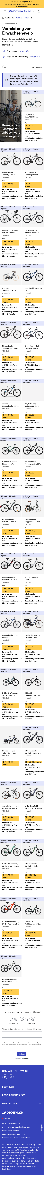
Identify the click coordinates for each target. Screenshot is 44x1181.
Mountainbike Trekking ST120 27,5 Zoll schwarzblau (10, 348)
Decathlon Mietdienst (13, 1095)
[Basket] (39, 11)
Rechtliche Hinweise (10, 1131)
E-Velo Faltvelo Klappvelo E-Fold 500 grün (33, 522)
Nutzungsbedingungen (11, 1123)
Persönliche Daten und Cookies (14, 1134)
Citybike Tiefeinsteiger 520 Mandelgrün (9, 290)
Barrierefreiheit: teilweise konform (16, 1138)
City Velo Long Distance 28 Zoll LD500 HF (31, 406)
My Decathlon (9, 1103)
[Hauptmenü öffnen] (5, 11)
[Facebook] (4, 1076)
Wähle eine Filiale (23, 18)
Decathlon (8, 1087)
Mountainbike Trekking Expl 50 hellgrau (9, 174)
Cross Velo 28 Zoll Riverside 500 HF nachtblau (32, 348)
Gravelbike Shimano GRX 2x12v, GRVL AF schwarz (10, 808)
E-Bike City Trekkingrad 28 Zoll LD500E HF (32, 695)
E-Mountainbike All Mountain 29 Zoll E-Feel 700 (9, 982)
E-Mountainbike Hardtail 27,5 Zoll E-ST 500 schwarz (32, 753)
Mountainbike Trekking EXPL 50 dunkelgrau (31, 174)
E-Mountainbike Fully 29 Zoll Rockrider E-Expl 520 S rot (10, 924)
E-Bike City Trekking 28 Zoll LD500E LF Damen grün (10, 695)
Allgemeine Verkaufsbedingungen (16, 1127)
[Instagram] (11, 1076)
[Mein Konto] (33, 11)
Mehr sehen (7, 45)
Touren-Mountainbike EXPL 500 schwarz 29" (9, 406)
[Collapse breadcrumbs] (3, 24)
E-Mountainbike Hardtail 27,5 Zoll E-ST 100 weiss (9, 579)
